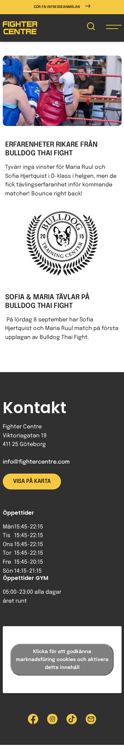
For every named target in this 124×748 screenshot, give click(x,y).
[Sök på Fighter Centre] (91, 27)
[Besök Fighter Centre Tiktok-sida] (71, 719)
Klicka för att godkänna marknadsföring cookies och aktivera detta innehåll (62, 659)
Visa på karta (32, 481)
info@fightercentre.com (36, 462)
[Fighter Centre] (20, 28)
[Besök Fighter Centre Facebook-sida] (33, 719)
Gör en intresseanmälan (57, 7)
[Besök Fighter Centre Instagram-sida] (52, 719)
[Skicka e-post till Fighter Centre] (91, 719)
